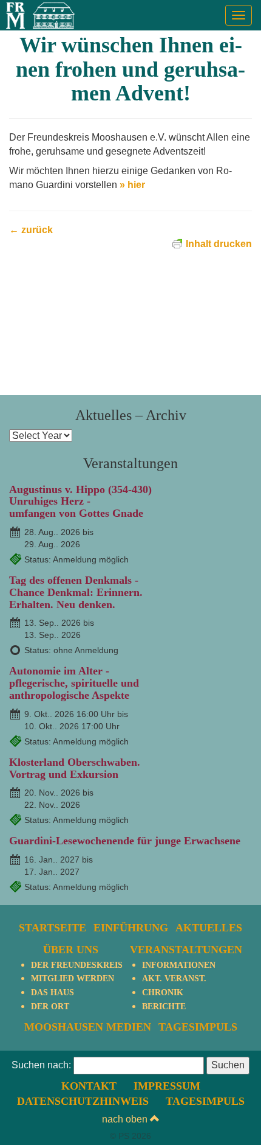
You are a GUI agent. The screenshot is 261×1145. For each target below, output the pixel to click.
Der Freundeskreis (77, 965)
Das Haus (52, 992)
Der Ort (50, 1006)
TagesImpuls (197, 1027)
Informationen (178, 965)
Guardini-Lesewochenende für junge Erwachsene (124, 841)
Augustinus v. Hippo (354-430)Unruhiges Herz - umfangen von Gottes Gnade (80, 501)
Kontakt (89, 1086)
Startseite (52, 928)
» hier (132, 185)
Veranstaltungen (186, 950)
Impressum (167, 1086)
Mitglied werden (72, 978)
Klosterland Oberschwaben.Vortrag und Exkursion (74, 768)
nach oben (126, 1119)
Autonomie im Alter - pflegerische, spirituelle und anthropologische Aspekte (74, 683)
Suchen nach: (41, 1065)
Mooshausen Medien (87, 1027)
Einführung (130, 928)
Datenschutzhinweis (83, 1101)
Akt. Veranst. (174, 978)
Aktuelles (208, 928)
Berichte (164, 1006)
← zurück (31, 230)
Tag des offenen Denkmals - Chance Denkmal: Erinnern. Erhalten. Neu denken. (76, 592)
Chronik (162, 992)
